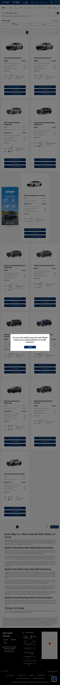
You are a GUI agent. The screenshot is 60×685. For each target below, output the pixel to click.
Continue (30, 347)
